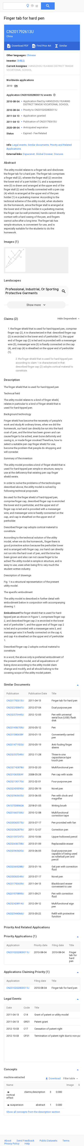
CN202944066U (15, 913)
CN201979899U (15, 893)
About (7, 1140)
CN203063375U (15, 822)
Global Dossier (44, 154)
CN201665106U (15, 812)
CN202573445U (15, 714)
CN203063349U (15, 876)
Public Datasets (48, 1140)
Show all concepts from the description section (33, 1111)
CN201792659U (15, 883)
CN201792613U (15, 700)
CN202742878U (15, 767)
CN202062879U (15, 829)
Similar (63, 45)
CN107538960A (15, 805)
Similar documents (38, 144)
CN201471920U (15, 744)
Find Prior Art (43, 45)
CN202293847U (15, 707)
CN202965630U (15, 850)
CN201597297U (15, 836)
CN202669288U (15, 866)
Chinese (31, 55)
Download (54, 1078)
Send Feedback (25, 1140)
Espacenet (29, 154)
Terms (66, 1140)
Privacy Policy (11, 1143)
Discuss (58, 154)
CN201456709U (15, 727)
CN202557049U (15, 754)
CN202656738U (15, 843)
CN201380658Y (14, 734)
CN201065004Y (14, 774)
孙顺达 (21, 60)
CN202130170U (15, 781)
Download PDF (20, 45)
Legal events (19, 144)
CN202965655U (15, 795)
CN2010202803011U (17, 952)
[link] (10, 1094)
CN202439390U (15, 788)
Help (27, 1143)
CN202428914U (15, 903)
